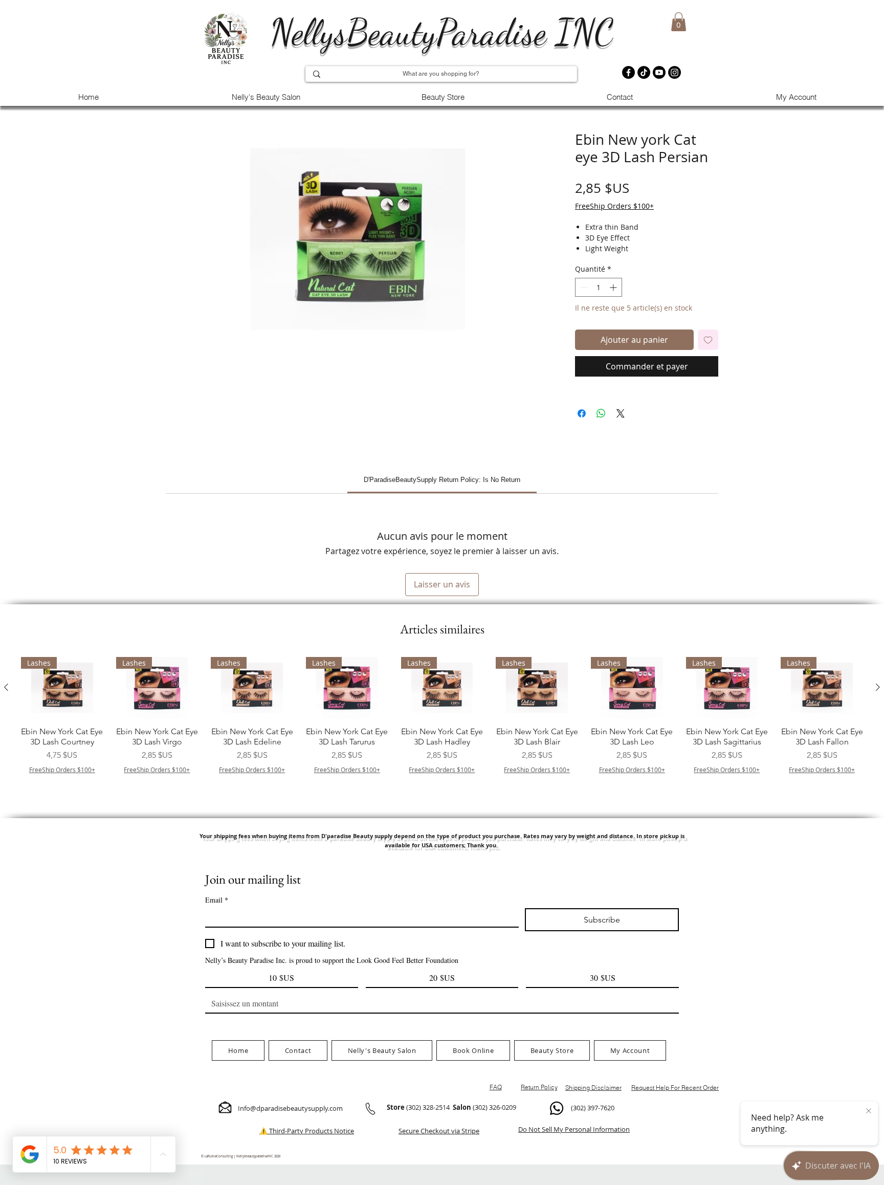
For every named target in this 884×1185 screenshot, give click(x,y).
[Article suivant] (878, 687)
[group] (442, 728)
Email (216, 899)
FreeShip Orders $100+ (614, 206)
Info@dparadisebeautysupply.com (290, 1108)
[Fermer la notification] (869, 1111)
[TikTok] (643, 72)
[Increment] (614, 287)
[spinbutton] (598, 287)
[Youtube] (659, 72)
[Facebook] (628, 72)
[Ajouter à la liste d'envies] (708, 340)
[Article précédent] (6, 687)
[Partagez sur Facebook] (582, 413)
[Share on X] (620, 413)
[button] (679, 21)
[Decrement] (583, 287)
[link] (442, 480)
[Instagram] (674, 72)
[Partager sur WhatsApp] (601, 413)
